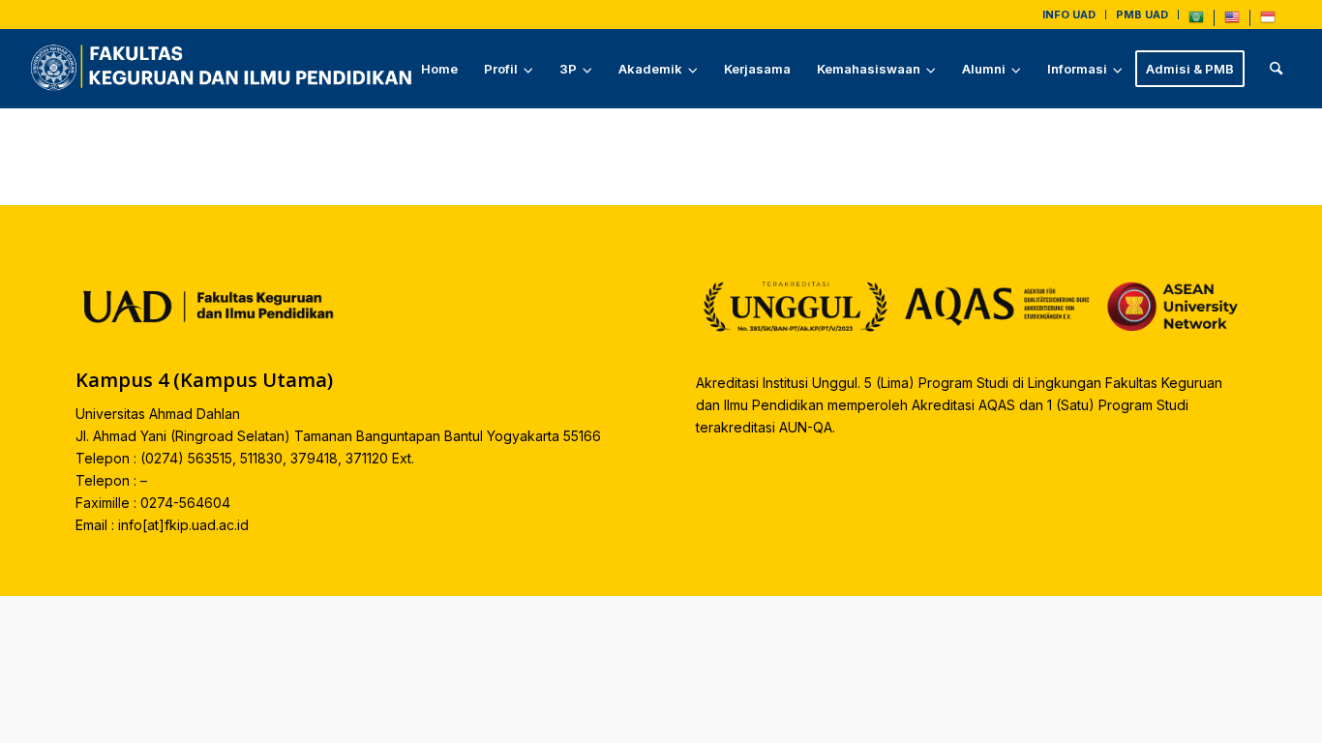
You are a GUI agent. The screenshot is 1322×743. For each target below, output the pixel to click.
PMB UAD (1142, 14)
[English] (1232, 21)
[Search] (1276, 68)
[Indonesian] (1268, 21)
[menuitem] (1069, 14)
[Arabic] (1196, 21)
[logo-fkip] (225, 68)
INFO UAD (1069, 14)
